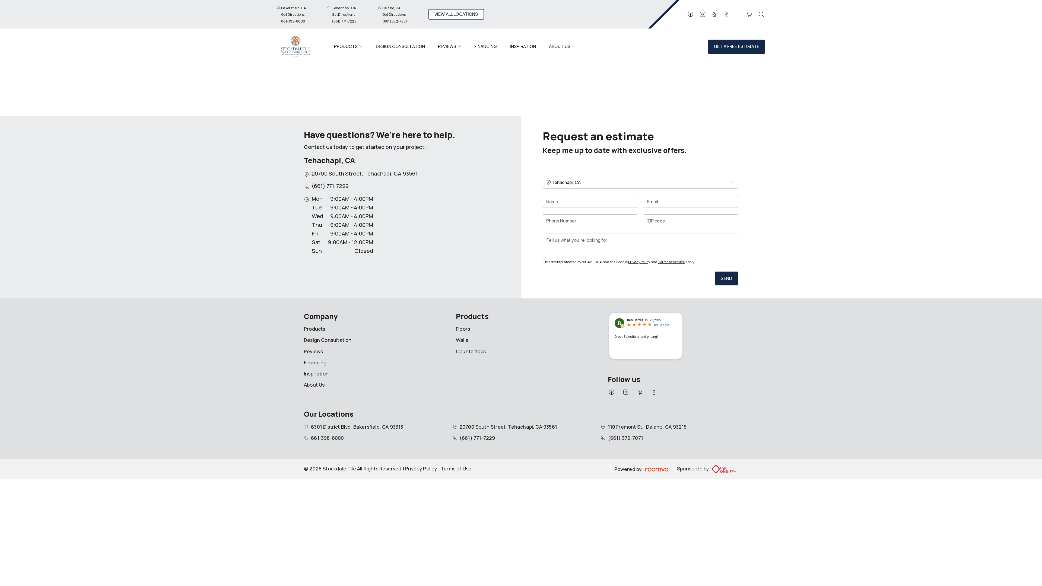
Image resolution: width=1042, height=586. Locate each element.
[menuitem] (348, 46)
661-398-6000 (293, 21)
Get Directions (292, 14)
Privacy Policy (639, 262)
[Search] (761, 14)
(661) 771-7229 (344, 21)
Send (726, 278)
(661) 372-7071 (394, 21)
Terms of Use (456, 468)
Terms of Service (671, 262)
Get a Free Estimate (736, 46)
